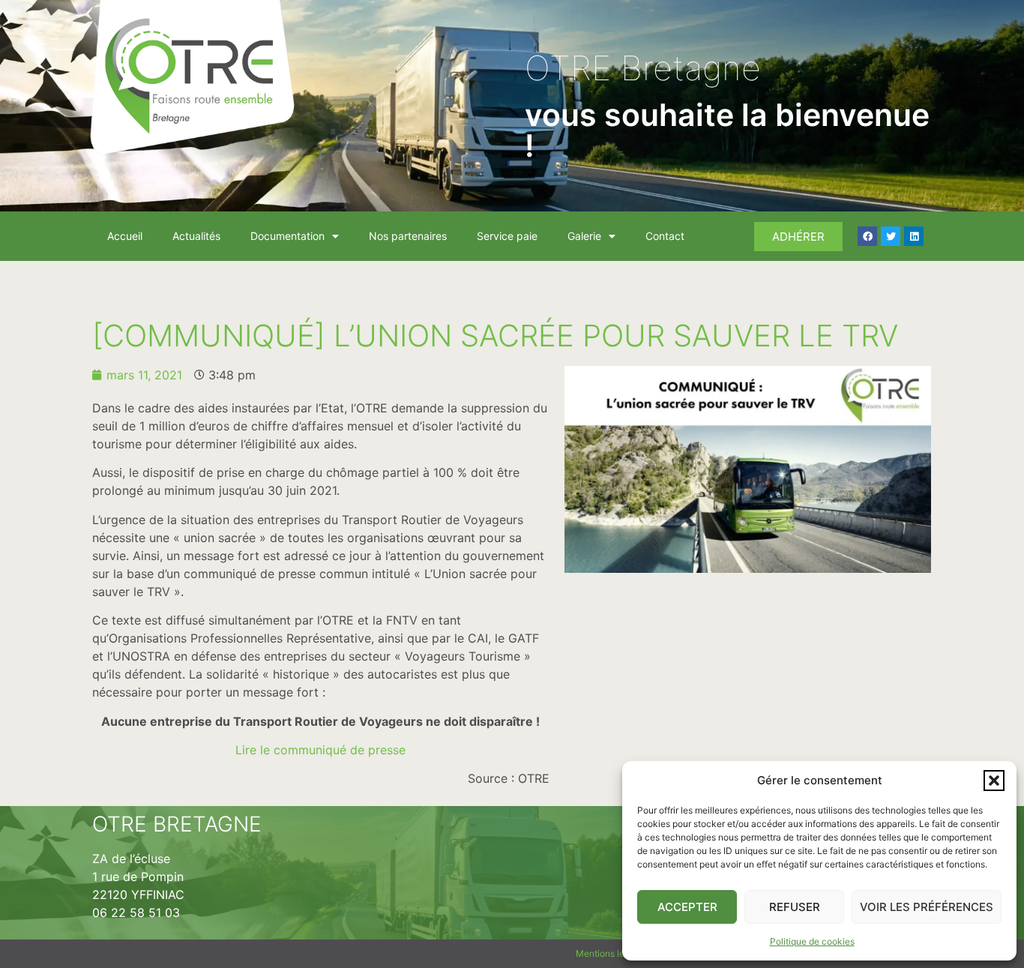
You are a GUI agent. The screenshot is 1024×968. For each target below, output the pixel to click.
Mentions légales (611, 953)
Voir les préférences (926, 907)
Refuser (794, 907)
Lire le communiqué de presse (320, 749)
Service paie (507, 235)
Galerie (584, 235)
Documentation (287, 235)
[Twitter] (890, 236)
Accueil (124, 235)
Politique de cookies (812, 941)
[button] (994, 780)
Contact (664, 235)
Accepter (687, 907)
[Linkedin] (914, 236)
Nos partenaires (408, 235)
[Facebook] (867, 236)
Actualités (196, 235)
